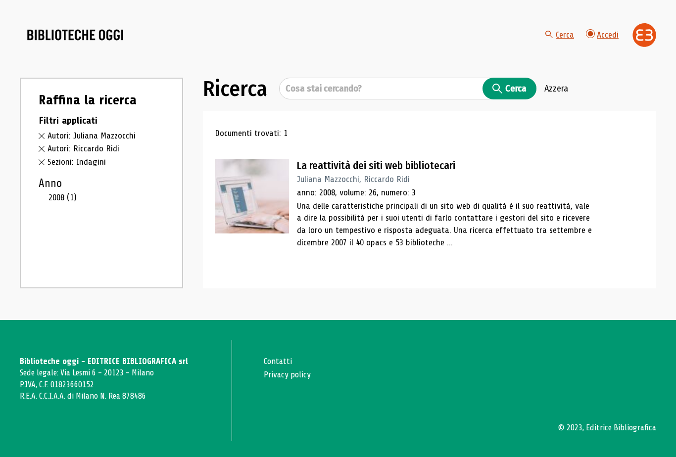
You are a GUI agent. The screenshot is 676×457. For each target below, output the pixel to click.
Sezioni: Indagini (77, 162)
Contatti (278, 361)
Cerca (565, 35)
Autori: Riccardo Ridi (83, 148)
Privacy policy (287, 374)
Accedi (608, 35)
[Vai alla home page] (75, 35)
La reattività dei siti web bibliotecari (376, 165)
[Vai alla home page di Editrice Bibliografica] (644, 35)
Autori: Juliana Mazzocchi (92, 135)
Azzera (556, 88)
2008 (62, 197)
